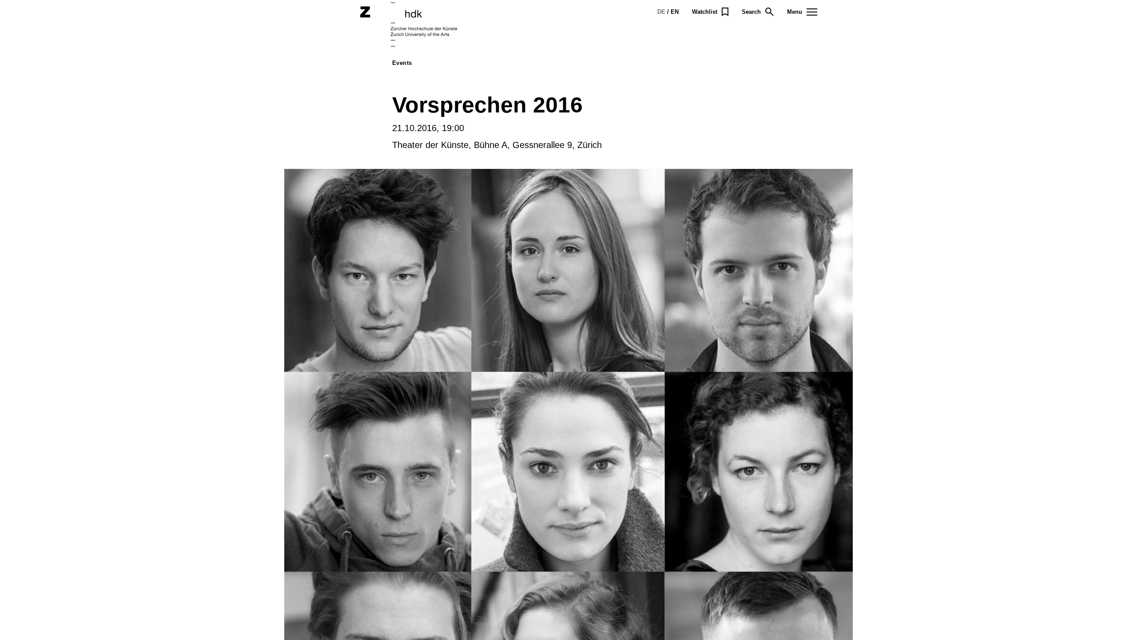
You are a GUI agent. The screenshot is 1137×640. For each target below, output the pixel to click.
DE (661, 11)
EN (675, 11)
